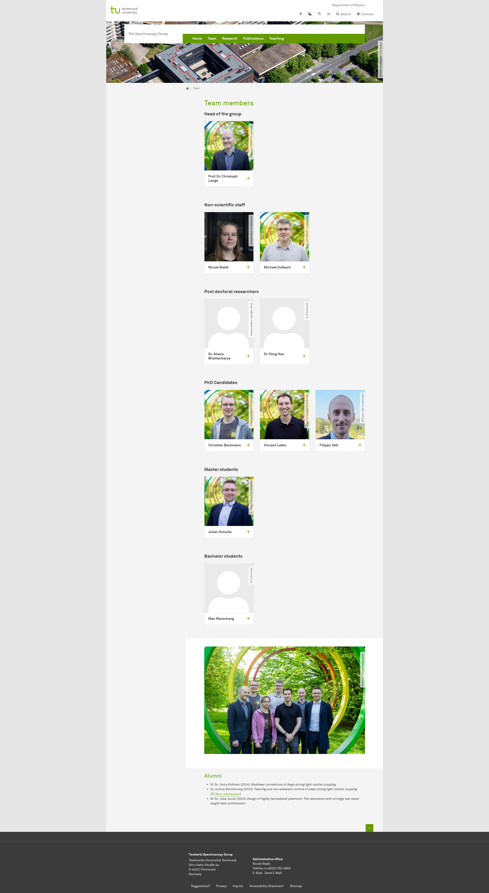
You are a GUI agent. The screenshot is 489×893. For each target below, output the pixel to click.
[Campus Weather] (310, 14)
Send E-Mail (273, 873)
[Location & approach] (300, 14)
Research (229, 38)
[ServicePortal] (319, 14)
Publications (253, 38)
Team (212, 38)
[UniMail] (328, 14)
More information (227, 794)
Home (197, 38)
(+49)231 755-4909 (277, 868)
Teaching (276, 38)
